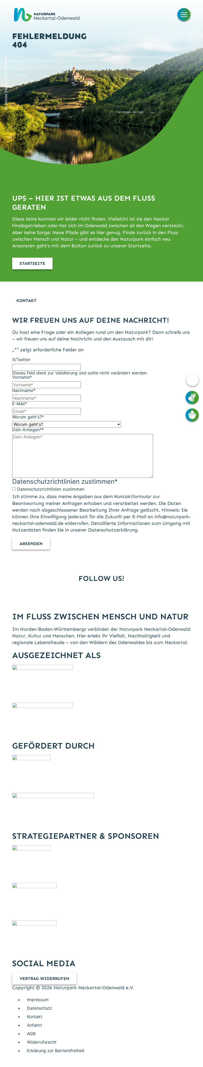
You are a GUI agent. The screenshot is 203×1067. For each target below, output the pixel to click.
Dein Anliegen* (28, 429)
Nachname (23, 390)
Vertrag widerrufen (44, 978)
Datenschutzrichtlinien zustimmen (50, 489)
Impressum (38, 999)
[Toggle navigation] (184, 14)
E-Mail (19, 403)
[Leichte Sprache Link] (192, 415)
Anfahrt (34, 1025)
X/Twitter (21, 359)
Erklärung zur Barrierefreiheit (56, 1050)
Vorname (22, 377)
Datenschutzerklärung (112, 530)
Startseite (32, 263)
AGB (31, 1033)
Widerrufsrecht (42, 1042)
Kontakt (34, 1016)
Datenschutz (39, 1008)
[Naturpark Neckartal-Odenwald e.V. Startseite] (46, 14)
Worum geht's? (28, 417)
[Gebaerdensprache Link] (192, 397)
